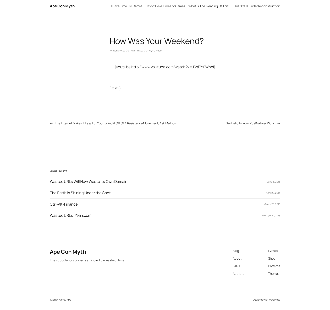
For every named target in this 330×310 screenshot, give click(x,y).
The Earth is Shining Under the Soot (80, 193)
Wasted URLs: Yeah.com (70, 215)
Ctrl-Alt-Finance (64, 204)
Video (159, 50)
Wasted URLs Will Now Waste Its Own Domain (88, 181)
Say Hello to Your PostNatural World (250, 123)
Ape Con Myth (62, 6)
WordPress (274, 299)
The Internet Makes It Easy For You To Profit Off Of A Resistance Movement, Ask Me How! (116, 123)
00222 (115, 88)
